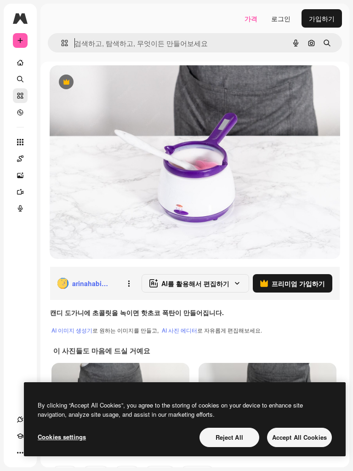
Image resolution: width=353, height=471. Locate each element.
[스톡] (20, 95)
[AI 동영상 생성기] (20, 191)
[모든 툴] (20, 142)
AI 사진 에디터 (179, 330)
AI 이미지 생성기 (71, 330)
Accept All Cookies (299, 437)
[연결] (20, 419)
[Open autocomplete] (61, 43)
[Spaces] (20, 158)
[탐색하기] (20, 112)
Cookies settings (62, 436)
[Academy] (20, 436)
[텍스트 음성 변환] (20, 208)
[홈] (20, 62)
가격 (251, 18)
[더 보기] (20, 452)
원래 (102, 82)
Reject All (229, 437)
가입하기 (322, 18)
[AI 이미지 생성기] (20, 175)
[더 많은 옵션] (129, 283)
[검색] (20, 79)
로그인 (280, 18)
